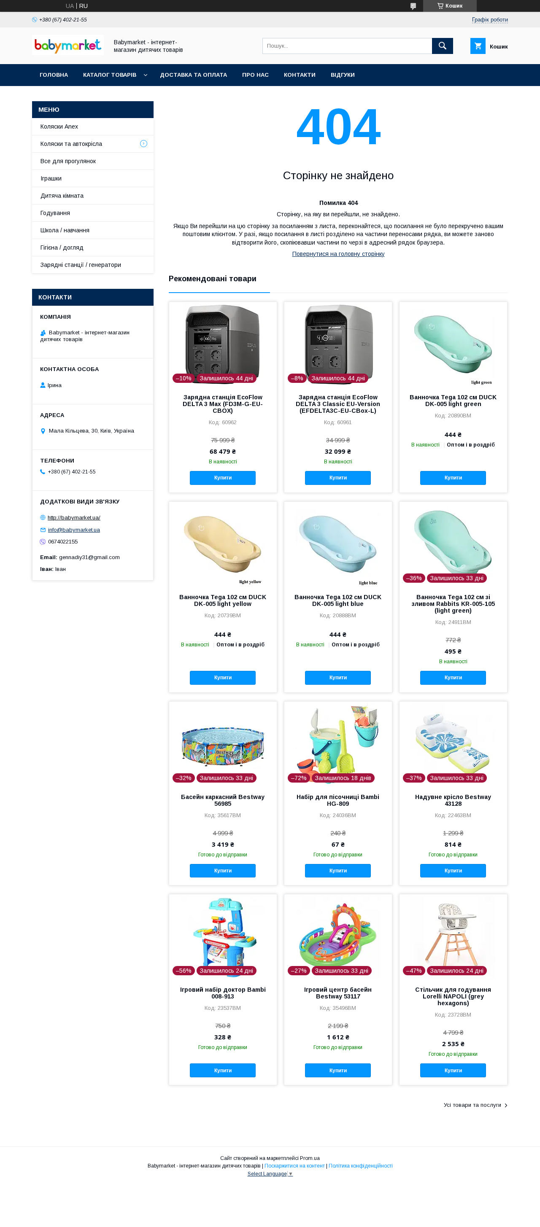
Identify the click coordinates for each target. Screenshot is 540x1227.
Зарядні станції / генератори (80, 264)
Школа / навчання (64, 230)
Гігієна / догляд (62, 247)
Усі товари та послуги (472, 1105)
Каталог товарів (109, 75)
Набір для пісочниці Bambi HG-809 (338, 800)
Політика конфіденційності (361, 1166)
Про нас (255, 75)
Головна (54, 75)
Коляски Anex (59, 126)
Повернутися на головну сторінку (338, 253)
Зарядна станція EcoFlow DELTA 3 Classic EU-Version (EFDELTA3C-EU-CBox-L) (338, 404)
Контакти (300, 75)
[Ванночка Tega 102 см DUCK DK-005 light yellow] (223, 544)
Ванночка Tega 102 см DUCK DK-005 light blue (337, 600)
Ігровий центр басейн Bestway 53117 (338, 993)
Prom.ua (310, 1158)
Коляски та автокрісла (71, 143)
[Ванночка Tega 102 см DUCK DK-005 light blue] (338, 544)
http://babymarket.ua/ (74, 517)
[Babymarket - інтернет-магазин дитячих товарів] (68, 53)
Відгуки (343, 75)
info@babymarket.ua (74, 530)
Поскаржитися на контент (295, 1166)
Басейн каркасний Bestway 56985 (223, 800)
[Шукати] (442, 46)
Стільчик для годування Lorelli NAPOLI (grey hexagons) (453, 996)
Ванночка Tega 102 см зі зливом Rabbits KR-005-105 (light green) (453, 604)
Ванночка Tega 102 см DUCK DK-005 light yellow (222, 600)
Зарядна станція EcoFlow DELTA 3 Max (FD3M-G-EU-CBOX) (223, 404)
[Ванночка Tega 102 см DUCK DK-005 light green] (453, 344)
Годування (55, 213)
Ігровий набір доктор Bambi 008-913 (223, 993)
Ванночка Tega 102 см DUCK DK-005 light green (453, 400)
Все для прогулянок (68, 161)
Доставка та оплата (193, 75)
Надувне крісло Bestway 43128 (453, 800)
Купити (223, 478)
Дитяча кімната (62, 195)
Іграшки (51, 178)
